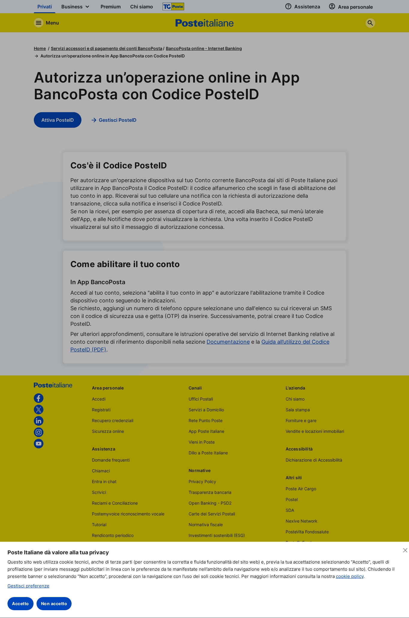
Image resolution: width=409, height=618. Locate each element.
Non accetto (54, 603)
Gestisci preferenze (28, 586)
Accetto (20, 603)
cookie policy (349, 576)
